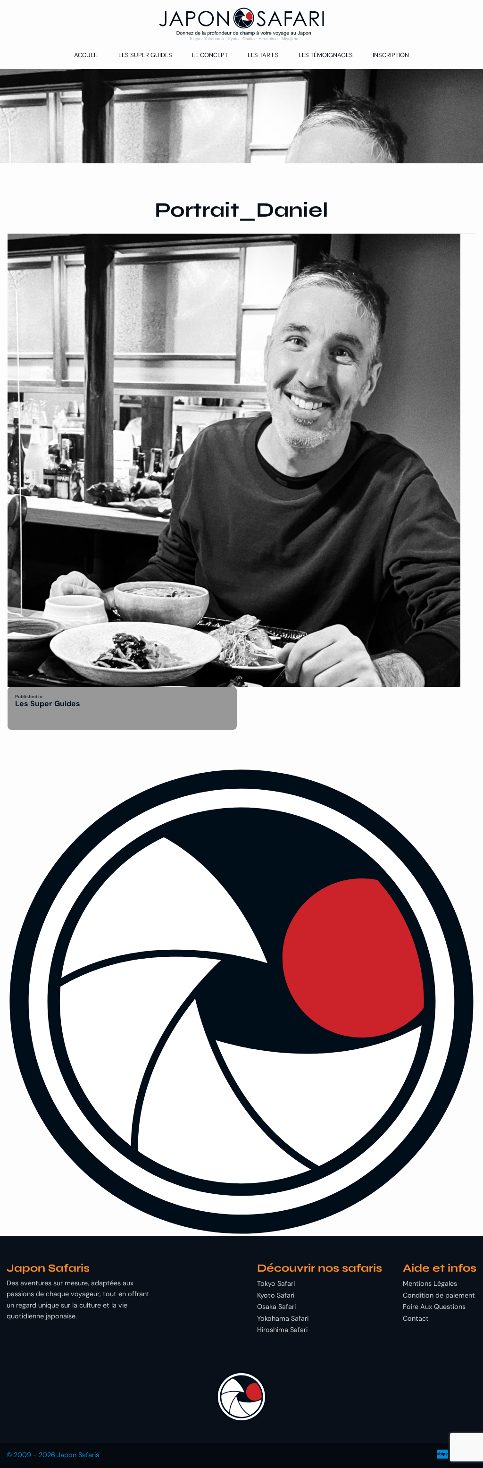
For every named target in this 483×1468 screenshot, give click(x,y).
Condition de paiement (439, 1295)
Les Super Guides (145, 55)
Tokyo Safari (276, 1283)
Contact (416, 1318)
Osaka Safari (276, 1306)
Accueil (86, 55)
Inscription (391, 55)
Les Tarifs (263, 55)
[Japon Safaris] (241, 24)
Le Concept (210, 55)
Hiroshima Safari (282, 1329)
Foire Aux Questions (434, 1306)
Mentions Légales (430, 1283)
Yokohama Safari (282, 1318)
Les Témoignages (326, 55)
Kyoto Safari (275, 1295)
